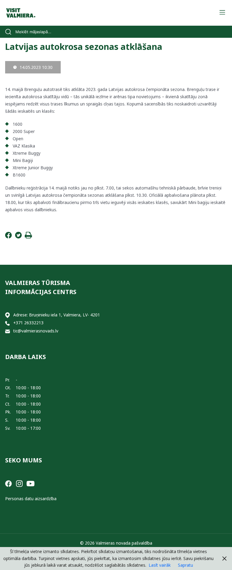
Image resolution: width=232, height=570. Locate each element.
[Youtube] (30, 483)
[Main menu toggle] (222, 13)
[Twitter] (18, 237)
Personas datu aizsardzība (30, 498)
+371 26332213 (28, 322)
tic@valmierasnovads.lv (35, 331)
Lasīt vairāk (160, 565)
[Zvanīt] (7, 322)
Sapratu (185, 565)
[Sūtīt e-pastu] (7, 331)
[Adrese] (7, 315)
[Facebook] (8, 237)
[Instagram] (19, 483)
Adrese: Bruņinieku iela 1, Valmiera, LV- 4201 (56, 315)
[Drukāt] (28, 237)
